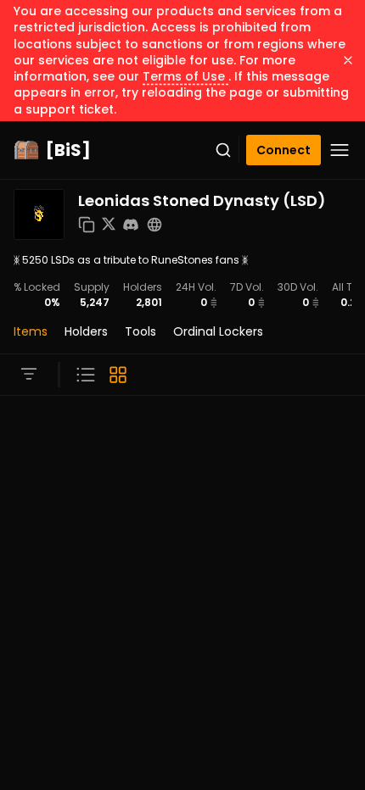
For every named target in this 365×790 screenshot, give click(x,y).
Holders (86, 331)
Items (31, 331)
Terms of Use (185, 76)
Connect (283, 150)
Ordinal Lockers (218, 331)
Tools (140, 331)
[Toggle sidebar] (29, 373)
